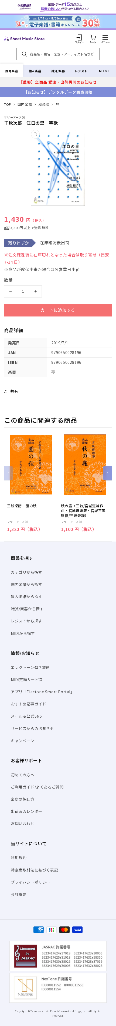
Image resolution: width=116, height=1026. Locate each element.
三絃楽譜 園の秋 (22, 505)
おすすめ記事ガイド (28, 704)
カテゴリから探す (26, 572)
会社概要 (18, 894)
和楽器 (43, 104)
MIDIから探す (23, 633)
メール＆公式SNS (26, 716)
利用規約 (18, 857)
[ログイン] (79, 37)
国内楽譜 (11, 71)
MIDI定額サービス (27, 679)
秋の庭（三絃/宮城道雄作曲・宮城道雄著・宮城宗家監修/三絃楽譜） (83, 510)
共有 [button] (14, 391)
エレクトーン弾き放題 (30, 667)
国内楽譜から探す (26, 584)
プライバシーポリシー (30, 882)
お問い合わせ (23, 823)
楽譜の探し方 (23, 799)
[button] (105, 37)
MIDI (104, 71)
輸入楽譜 (35, 71)
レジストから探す (26, 620)
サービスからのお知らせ (32, 728)
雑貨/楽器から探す (27, 608)
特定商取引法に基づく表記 (34, 870)
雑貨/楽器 (58, 71)
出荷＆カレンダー (26, 811)
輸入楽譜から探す (26, 596)
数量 (8, 280)
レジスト (81, 71)
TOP (7, 104)
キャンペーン (22, 740)
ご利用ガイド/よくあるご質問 (37, 787)
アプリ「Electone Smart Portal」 (42, 691)
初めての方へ (23, 774)
